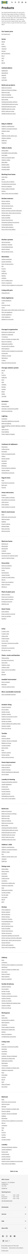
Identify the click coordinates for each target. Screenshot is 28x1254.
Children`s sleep (6, 131)
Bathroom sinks (6, 92)
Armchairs (4, 404)
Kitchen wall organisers (7, 227)
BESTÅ (3, 63)
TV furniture (5, 337)
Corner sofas (5, 641)
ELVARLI (4, 271)
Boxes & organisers (7, 186)
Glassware (4, 461)
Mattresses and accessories (9, 517)
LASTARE (4, 396)
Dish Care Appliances (7, 312)
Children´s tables (6, 160)
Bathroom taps (6, 818)
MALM (3, 41)
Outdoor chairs (5, 667)
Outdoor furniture (6, 707)
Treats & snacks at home (8, 686)
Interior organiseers (7, 283)
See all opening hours (7, 1201)
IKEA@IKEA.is (5, 1184)
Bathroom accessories (7, 97)
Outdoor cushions (6, 714)
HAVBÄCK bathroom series (9, 113)
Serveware (4, 451)
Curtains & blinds (6, 745)
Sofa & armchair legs (7, 411)
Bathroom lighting (6, 94)
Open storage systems (7, 264)
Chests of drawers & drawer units (10, 339)
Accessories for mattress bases (10, 555)
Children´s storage (6, 355)
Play (3, 133)
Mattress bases (6, 519)
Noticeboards (5, 572)
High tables (4, 162)
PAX (3, 60)
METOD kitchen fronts (7, 206)
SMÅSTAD (4, 140)
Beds (3, 514)
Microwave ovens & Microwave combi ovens (13, 310)
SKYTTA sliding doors (7, 280)
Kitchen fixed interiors (7, 220)
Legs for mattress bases (8, 558)
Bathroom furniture (7, 87)
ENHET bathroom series (8, 111)
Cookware (4, 463)
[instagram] (6, 1236)
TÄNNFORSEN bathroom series (10, 104)
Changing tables (6, 167)
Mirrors (3, 579)
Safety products (6, 767)
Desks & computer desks (8, 157)
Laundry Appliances (7, 784)
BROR (3, 391)
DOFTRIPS (4, 80)
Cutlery (3, 456)
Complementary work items (9, 184)
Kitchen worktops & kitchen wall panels (12, 210)
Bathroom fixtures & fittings (9, 90)
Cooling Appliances (6, 300)
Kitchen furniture (6, 215)
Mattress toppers (6, 553)
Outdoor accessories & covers (9, 716)
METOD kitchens (6, 53)
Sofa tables (4, 155)
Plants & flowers (6, 584)
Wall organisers (5, 348)
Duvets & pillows (6, 524)
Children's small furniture (8, 126)
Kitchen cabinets (6, 201)
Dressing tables (6, 169)
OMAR (3, 394)
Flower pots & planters (8, 582)
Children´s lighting (6, 138)
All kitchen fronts (6, 203)
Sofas (3, 1044)
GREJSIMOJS (5, 73)
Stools (3, 672)
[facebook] (3, 1236)
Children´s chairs (6, 665)
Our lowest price (6, 34)
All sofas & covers (6, 650)
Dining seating (5, 658)
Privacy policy (4, 1248)
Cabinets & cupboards (7, 334)
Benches (4, 674)
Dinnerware (5, 447)
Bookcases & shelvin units (8, 332)
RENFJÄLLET (5, 544)
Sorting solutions (6, 791)
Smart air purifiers (6, 616)
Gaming (4, 191)
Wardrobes (4, 967)
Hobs (3, 303)
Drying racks (5, 786)
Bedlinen (4, 521)
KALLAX (4, 51)
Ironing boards (5, 789)
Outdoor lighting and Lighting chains (11, 723)
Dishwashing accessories (8, 472)
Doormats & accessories (8, 482)
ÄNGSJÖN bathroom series (9, 106)
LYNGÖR (4, 551)
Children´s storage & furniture (9, 128)
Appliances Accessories (7, 319)
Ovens (3, 307)
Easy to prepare (6, 682)
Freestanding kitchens (7, 224)
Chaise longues (5, 406)
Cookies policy (4, 1250)
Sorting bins (5, 353)
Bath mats (4, 485)
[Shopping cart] (22, 2)
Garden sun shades (6, 721)
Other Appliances (6, 317)
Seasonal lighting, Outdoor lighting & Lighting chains (13, 426)
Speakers (4, 495)
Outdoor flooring (6, 719)
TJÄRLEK (4, 77)
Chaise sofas (5, 636)
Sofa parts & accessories (8, 648)
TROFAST (4, 48)
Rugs (3, 480)
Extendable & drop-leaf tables (9, 153)
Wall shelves (5, 358)
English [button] (6, 1241)
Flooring (4, 487)
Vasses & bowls (6, 575)
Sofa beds (4, 645)
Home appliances (6, 909)
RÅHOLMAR (5, 546)
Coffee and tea (5, 449)
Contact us (4, 1188)
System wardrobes (6, 261)
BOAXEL (4, 275)
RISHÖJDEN (5, 548)
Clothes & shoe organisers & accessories (12, 285)
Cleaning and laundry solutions (9, 102)
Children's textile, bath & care (9, 135)
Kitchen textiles (5, 470)
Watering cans (5, 604)
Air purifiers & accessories (8, 500)
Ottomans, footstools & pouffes (10, 408)
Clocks (3, 570)
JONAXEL (4, 278)
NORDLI (4, 46)
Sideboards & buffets (7, 344)
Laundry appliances (7, 314)
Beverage (4, 684)
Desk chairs (4, 177)
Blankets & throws (6, 743)
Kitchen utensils (6, 458)
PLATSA (4, 268)
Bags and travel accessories (9, 362)
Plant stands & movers (7, 599)
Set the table (5, 895)
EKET (3, 58)
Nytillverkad (5, 70)
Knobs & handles (6, 217)
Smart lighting (5, 431)
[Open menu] (25, 2)
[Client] (15, 2)
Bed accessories (6, 531)
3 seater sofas (5, 633)
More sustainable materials (9, 694)
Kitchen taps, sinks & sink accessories (11, 213)
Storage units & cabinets (8, 181)
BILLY (3, 56)
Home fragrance (6, 568)
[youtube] (14, 1236)
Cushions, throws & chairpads (9, 740)
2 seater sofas (5, 631)
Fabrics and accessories (8, 757)
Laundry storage (6, 793)
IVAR (3, 382)
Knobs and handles (6, 765)
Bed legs (4, 1106)
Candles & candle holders (8, 577)
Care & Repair (5, 774)
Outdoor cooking (6, 726)
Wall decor (4, 587)
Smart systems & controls (8, 507)
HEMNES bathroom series (8, 109)
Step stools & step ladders (8, 229)
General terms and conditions (16, 1248)
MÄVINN (4, 75)
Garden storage (6, 712)
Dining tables (5, 150)
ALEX (3, 44)
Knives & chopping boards (8, 454)
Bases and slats (6, 528)
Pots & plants (5, 709)
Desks (3, 179)
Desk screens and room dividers (10, 193)
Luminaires (4, 418)
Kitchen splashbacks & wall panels (10, 772)
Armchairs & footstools (8, 660)
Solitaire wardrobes (7, 259)
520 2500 (4, 1186)
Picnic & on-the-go (6, 728)
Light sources (5, 429)
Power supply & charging (8, 188)
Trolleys (4, 360)
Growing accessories (7, 601)
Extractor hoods (6, 305)
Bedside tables (5, 164)
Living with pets (6, 293)
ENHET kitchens (6, 249)
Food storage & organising (9, 468)
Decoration (4, 897)
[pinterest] (10, 1236)
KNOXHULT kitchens (7, 244)
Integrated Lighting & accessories (10, 222)
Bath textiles (5, 99)
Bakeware (4, 465)
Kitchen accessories (7, 208)
